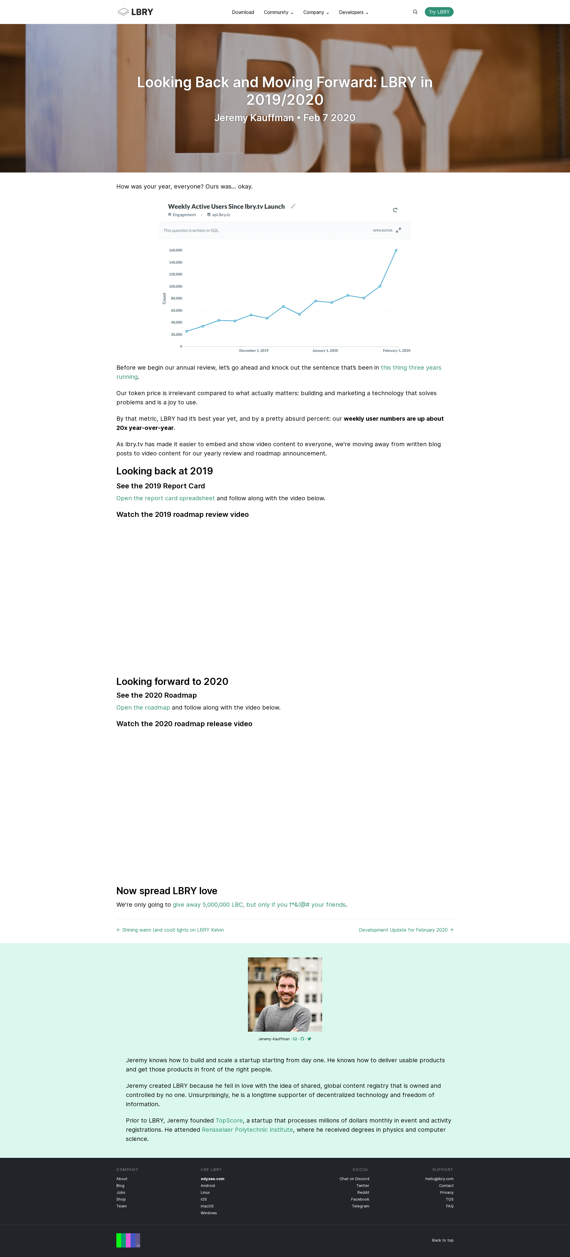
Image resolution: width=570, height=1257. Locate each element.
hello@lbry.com (439, 1179)
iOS (204, 1199)
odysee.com (212, 1179)
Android (208, 1185)
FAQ (450, 1206)
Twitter (362, 1185)
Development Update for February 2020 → (406, 930)
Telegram (360, 1206)
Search (415, 12)
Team (121, 1206)
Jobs (120, 1192)
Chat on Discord (354, 1179)
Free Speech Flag (128, 1240)
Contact (446, 1185)
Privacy (447, 1192)
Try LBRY (439, 12)
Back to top (443, 1240)
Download (243, 12)
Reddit (363, 1192)
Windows (209, 1213)
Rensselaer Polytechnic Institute (247, 1129)
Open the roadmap (143, 707)
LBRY (147, 12)
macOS (207, 1206)
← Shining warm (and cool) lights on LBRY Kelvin (170, 930)
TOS (450, 1199)
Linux (205, 1192)
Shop (121, 1199)
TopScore (229, 1120)
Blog (120, 1185)
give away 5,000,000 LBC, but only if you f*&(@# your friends (259, 904)
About (121, 1179)
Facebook (360, 1199)
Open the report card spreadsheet (165, 498)
